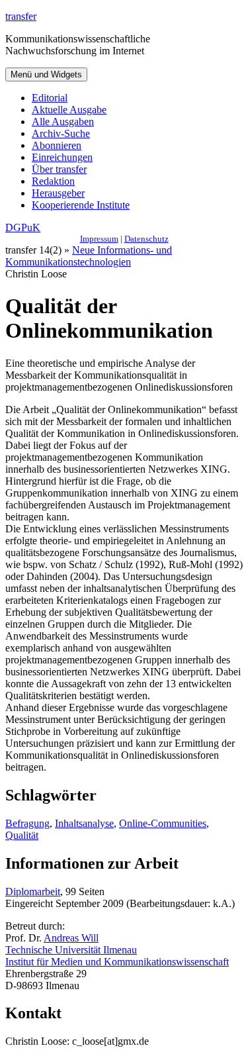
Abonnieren (56, 145)
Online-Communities (162, 823)
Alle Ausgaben (63, 121)
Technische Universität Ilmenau (71, 949)
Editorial (49, 97)
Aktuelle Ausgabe (69, 109)
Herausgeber (58, 193)
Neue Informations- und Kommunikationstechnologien (88, 255)
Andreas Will (71, 937)
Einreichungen (62, 157)
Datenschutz (146, 239)
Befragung (27, 823)
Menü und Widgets (46, 74)
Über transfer (59, 169)
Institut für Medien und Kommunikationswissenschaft (117, 961)
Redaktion (53, 181)
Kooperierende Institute (81, 205)
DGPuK (22, 227)
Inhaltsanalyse (84, 823)
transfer (20, 16)
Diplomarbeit (32, 891)
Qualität (21, 835)
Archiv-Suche (61, 133)
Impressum (99, 239)
